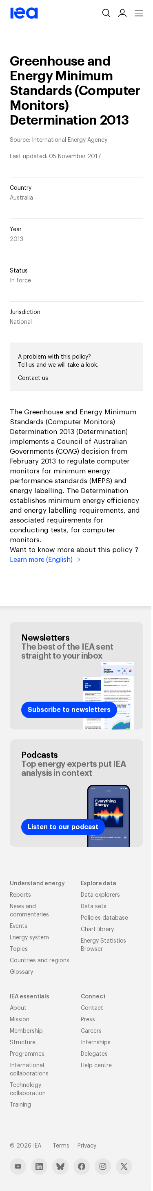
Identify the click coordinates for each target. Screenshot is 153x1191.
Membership (26, 1031)
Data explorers (100, 895)
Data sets (93, 906)
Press (88, 1020)
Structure (22, 1043)
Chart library (97, 929)
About (18, 1008)
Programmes (27, 1054)
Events (18, 926)
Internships (96, 1043)
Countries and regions (39, 961)
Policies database (104, 918)
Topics (19, 949)
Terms (61, 1146)
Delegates (94, 1054)
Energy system (29, 938)
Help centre (96, 1065)
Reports (20, 895)
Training (20, 1105)
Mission (19, 1020)
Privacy (87, 1146)
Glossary (21, 972)
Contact (92, 1008)
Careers (91, 1031)
